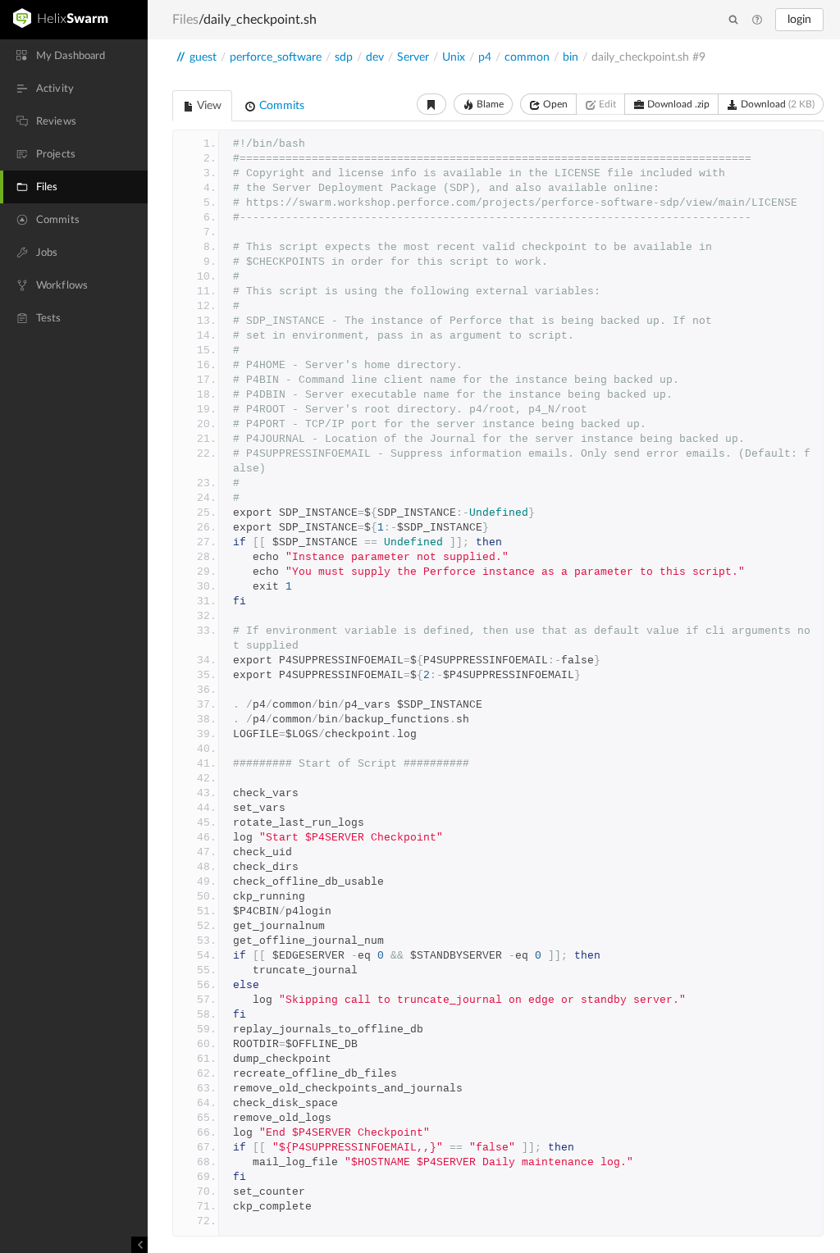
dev (375, 57)
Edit (606, 104)
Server (413, 57)
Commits (280, 106)
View (207, 106)
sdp (344, 57)
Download (776, 104)
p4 (484, 57)
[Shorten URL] (431, 104)
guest (203, 57)
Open (554, 104)
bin (570, 57)
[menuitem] (74, 55)
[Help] (757, 20)
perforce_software (276, 57)
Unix (453, 57)
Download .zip (677, 104)
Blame (489, 104)
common (527, 57)
